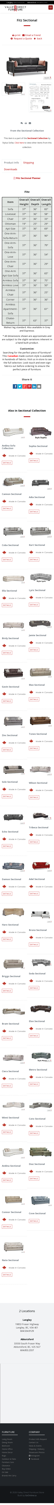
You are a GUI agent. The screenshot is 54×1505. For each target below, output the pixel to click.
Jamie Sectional (37, 635)
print (17, 35)
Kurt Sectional (37, 544)
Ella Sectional (9, 590)
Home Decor (7, 1452)
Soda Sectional (37, 973)
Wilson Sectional (38, 782)
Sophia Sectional (38, 446)
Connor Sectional (11, 1212)
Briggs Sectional (11, 976)
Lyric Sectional (37, 590)
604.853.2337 (42, 2)
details (7, 463)
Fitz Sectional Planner (28, 178)
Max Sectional (37, 684)
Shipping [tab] (28, 162)
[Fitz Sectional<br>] (13, 89)
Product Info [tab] (11, 162)
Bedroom (6, 1445)
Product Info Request (38, 1439)
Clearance (6, 1465)
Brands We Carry (9, 1475)
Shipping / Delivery (36, 1449)
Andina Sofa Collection (8, 447)
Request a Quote (22, 38)
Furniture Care (8, 1462)
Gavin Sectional (10, 686)
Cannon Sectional (11, 494)
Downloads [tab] (10, 169)
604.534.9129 (19, 2)
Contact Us (33, 1442)
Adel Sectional (37, 879)
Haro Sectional (10, 924)
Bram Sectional (10, 1023)
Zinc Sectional (9, 735)
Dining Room (7, 1442)
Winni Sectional (10, 1117)
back (39, 38)
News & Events (35, 1445)
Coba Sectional (10, 545)
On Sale (5, 1472)
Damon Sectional (11, 879)
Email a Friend (33, 35)
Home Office (7, 1449)
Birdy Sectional (10, 638)
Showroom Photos (37, 1452)
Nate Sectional (10, 1260)
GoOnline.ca (30, 1495)
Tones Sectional (38, 733)
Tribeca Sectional (38, 827)
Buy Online (6, 1469)
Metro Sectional (38, 1069)
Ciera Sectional (10, 1071)
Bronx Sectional (38, 930)
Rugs (4, 1455)
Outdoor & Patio (9, 1459)
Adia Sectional (37, 497)
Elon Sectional (37, 1021)
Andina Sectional (11, 1165)
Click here (19, 142)
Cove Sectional (37, 1213)
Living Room (7, 1439)
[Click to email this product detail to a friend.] (30, 123)
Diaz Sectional (37, 1164)
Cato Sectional (37, 1118)
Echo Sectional (10, 831)
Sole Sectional (10, 781)
